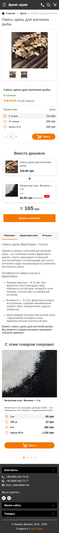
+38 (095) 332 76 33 (17, 476)
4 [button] (35, 457)
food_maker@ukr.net (17, 485)
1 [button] (24, 457)
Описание (9, 235)
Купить (47, 136)
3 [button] (31, 457)
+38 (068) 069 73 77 (17, 481)
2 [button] (28, 457)
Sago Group (35, 528)
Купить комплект (29, 218)
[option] (29, 50)
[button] (4, 5)
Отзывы (47, 235)
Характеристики (29, 235)
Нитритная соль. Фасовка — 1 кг (22, 400)
